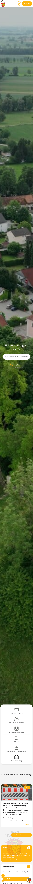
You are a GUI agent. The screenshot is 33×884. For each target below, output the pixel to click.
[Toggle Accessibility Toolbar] (3, 876)
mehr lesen (26, 824)
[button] (27, 3)
